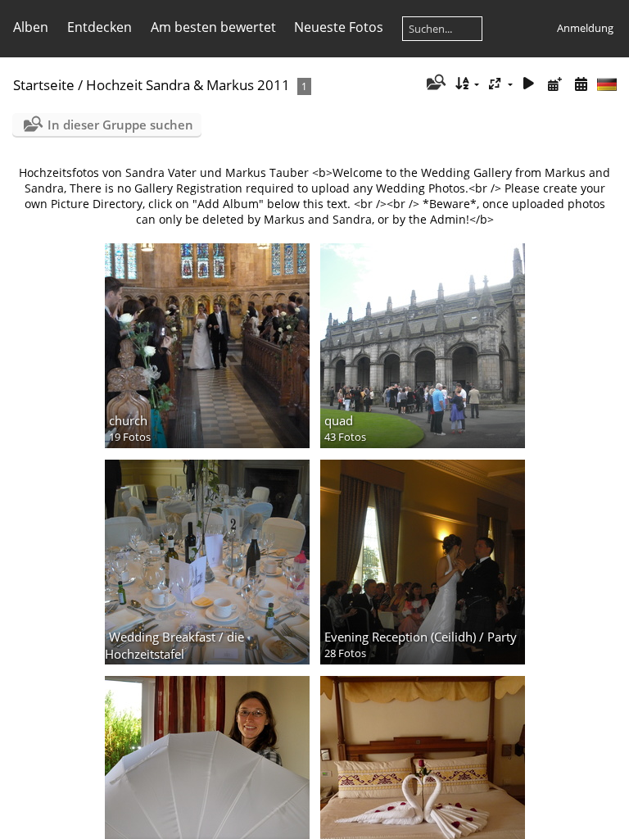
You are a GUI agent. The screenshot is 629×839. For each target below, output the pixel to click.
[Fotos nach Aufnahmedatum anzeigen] (581, 84)
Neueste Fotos (338, 27)
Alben (30, 27)
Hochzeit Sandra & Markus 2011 (188, 84)
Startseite (44, 84)
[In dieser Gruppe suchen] (434, 83)
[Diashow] (529, 84)
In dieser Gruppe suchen (120, 124)
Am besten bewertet (213, 27)
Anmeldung (585, 27)
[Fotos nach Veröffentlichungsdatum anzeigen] (554, 84)
